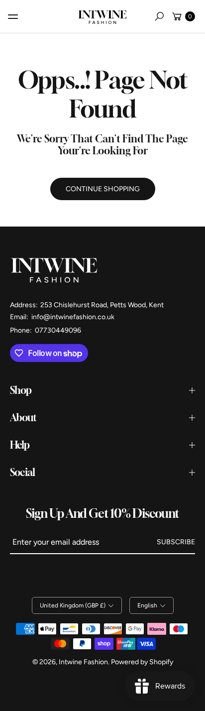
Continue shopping (103, 189)
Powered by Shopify (142, 662)
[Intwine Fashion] (102, 14)
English (147, 605)
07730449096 (58, 330)
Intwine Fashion (83, 662)
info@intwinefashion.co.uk (72, 317)
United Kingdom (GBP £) (72, 605)
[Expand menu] (13, 16)
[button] (159, 16)
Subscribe (176, 542)
